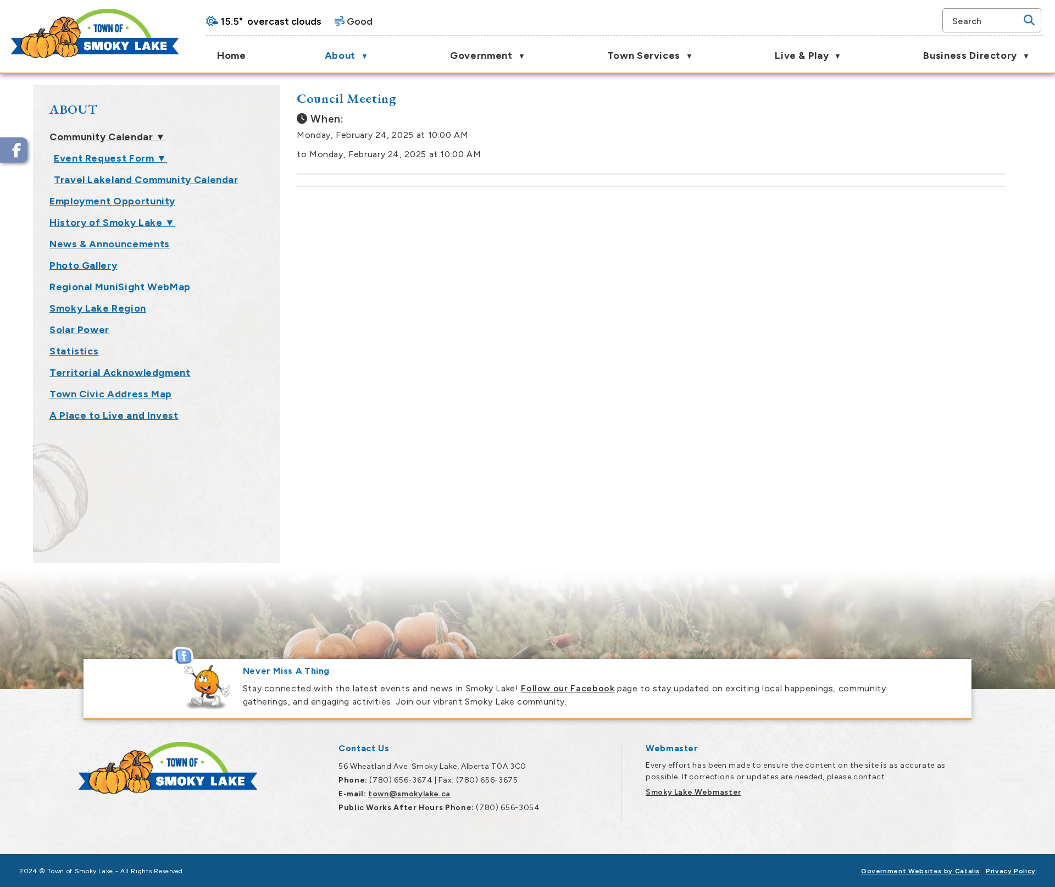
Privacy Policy (1011, 871)
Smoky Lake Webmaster (693, 792)
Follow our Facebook (567, 688)
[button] (1029, 20)
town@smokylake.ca (409, 794)
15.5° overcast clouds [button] (271, 21)
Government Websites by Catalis (920, 871)
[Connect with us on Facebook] (13, 150)
